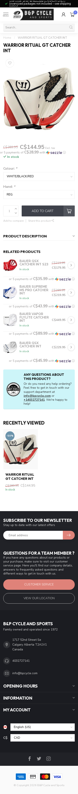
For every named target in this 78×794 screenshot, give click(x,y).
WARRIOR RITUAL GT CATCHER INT (42, 38)
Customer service (39, 584)
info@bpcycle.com (37, 396)
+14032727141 (34, 400)
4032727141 (21, 661)
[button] (33, 152)
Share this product (39, 221)
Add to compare (13, 221)
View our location (39, 598)
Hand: (9, 186)
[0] (72, 14)
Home (7, 38)
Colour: (10, 168)
